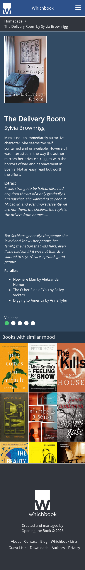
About (16, 541)
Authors (58, 547)
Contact (30, 541)
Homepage (13, 21)
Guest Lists (17, 547)
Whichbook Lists (64, 541)
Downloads (39, 547)
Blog (44, 541)
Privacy (74, 547)
